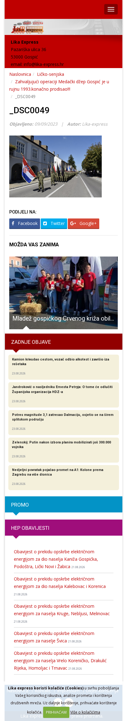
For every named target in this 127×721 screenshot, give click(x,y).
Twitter (57, 223)
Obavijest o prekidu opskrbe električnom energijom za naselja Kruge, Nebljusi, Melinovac (62, 613)
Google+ (87, 223)
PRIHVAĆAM (56, 712)
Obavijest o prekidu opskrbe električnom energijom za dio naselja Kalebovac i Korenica (60, 586)
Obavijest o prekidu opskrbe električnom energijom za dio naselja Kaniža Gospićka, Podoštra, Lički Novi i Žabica (56, 559)
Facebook (27, 223)
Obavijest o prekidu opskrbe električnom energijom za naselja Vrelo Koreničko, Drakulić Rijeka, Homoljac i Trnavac (60, 660)
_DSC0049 (29, 110)
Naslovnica (20, 74)
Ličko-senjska (50, 74)
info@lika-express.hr (44, 64)
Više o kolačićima (85, 712)
